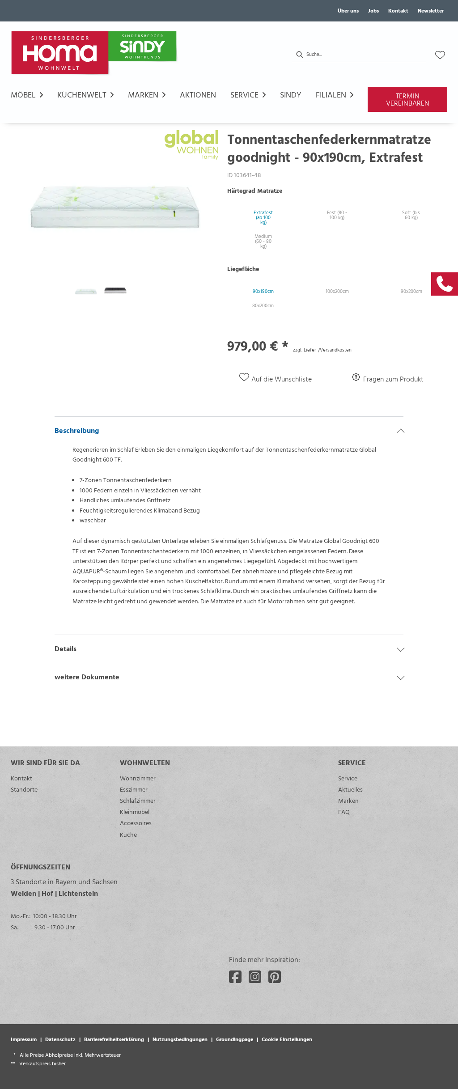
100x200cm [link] (337, 291)
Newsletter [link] (431, 10)
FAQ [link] (344, 811)
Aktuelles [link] (350, 789)
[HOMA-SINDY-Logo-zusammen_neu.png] (96, 55)
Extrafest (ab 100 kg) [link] (263, 217)
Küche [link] (128, 834)
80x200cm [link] (263, 305)
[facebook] (235, 976)
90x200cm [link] (411, 291)
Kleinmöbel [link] (134, 811)
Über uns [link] (348, 10)
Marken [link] (348, 800)
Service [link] (347, 778)
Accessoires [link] (136, 822)
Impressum (24, 1039)
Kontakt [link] (398, 10)
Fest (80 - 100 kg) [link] (337, 215)
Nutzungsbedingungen (180, 1039)
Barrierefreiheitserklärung (114, 1039)
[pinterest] (274, 976)
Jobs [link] (373, 10)
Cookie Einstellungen (287, 1039)
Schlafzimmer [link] (138, 800)
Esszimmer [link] (134, 789)
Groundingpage (234, 1039)
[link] (444, 284)
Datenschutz (60, 1039)
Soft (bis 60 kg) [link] (411, 215)
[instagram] (255, 976)
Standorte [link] (24, 789)
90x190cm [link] (263, 291)
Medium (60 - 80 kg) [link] (263, 241)
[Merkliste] (440, 55)
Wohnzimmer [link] (138, 778)
